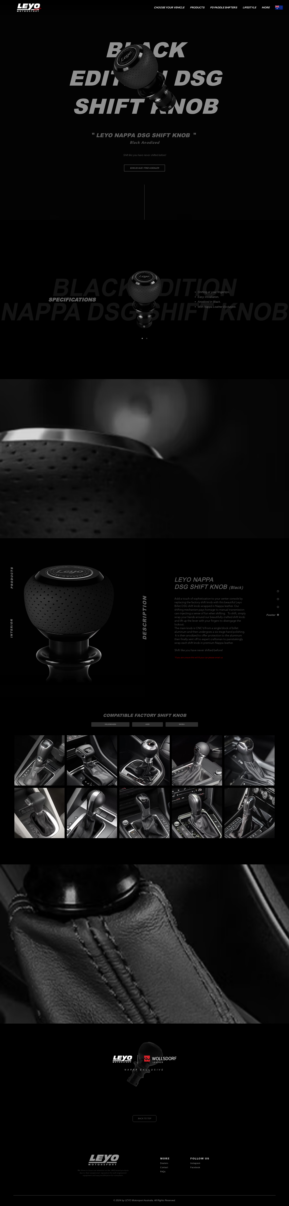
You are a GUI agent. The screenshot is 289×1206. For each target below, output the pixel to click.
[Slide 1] (142, 338)
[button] (169, 7)
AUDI (148, 724)
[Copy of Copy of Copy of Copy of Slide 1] (146, 338)
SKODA (182, 724)
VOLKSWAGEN (110, 724)
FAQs (162, 1171)
